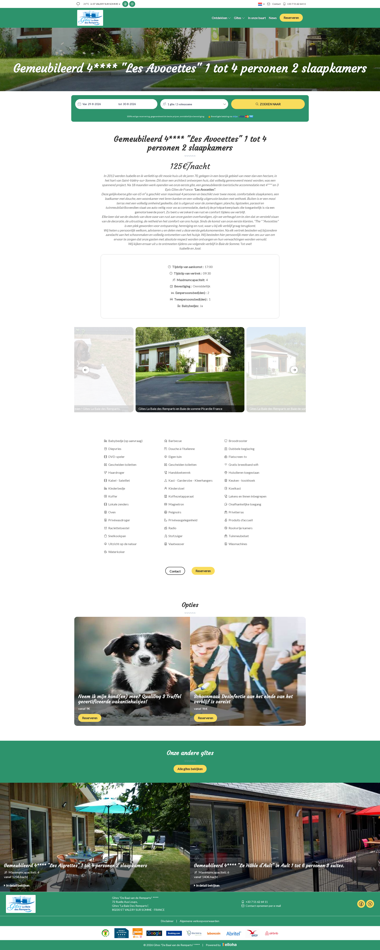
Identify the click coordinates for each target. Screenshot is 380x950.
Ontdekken (219, 18)
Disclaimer (167, 921)
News (273, 18)
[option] (190, 369)
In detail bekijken (17, 885)
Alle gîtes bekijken (190, 769)
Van (85, 104)
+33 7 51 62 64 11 (257, 901)
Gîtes (237, 18)
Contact (175, 571)
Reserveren (291, 17)
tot (120, 104)
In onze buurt (257, 18)
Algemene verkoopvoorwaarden (199, 921)
